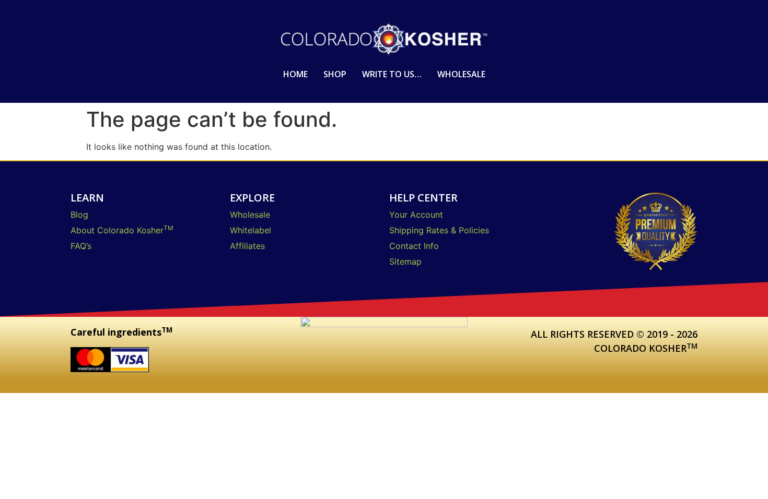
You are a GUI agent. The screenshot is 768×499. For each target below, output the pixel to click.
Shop (334, 74)
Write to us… (392, 74)
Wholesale (461, 74)
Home (295, 74)
